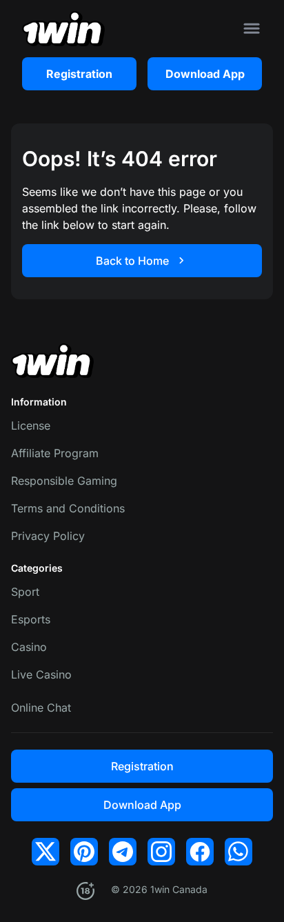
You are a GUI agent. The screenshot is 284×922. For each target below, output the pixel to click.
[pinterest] (84, 851)
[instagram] (161, 851)
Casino (29, 647)
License (30, 425)
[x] (45, 851)
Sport (25, 592)
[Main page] (63, 28)
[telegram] (122, 851)
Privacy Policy (48, 536)
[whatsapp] (238, 851)
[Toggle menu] (251, 28)
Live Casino (41, 674)
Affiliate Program (55, 453)
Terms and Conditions (68, 508)
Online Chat (41, 707)
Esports (30, 619)
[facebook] (200, 851)
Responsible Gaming (64, 481)
